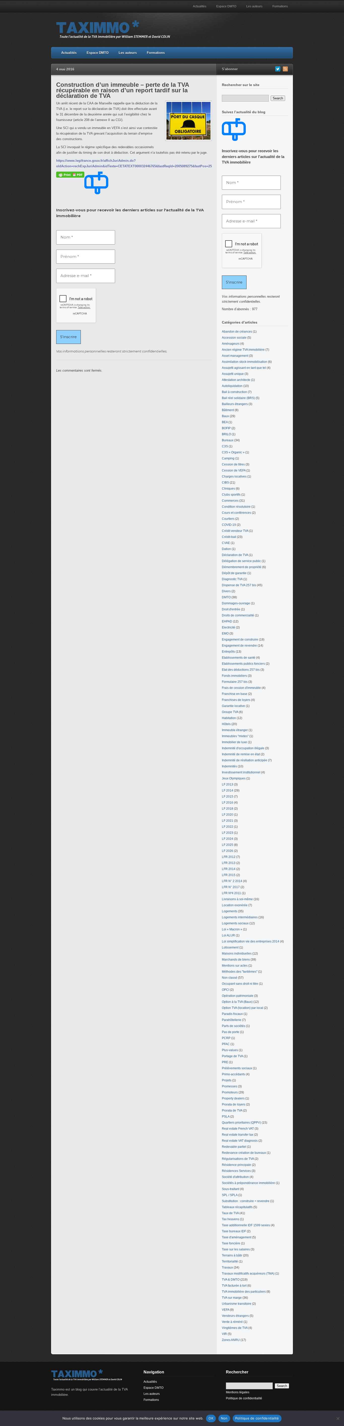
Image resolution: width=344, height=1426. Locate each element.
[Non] (337, 1418)
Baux (225, 416)
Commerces (230, 500)
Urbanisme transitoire (236, 1303)
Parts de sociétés (233, 1026)
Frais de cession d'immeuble (241, 688)
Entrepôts (228, 651)
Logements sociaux (235, 923)
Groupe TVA (230, 712)
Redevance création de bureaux (244, 1153)
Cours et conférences (236, 512)
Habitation (229, 718)
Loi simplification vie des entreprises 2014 (250, 941)
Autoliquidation (232, 386)
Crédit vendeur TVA (235, 531)
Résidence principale (236, 1165)
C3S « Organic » (233, 452)
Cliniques (228, 488)
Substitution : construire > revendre (245, 1201)
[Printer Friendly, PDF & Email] (70, 174)
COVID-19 (229, 525)
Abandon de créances (237, 331)
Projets (226, 1080)
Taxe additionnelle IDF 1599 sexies (246, 1225)
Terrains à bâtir (232, 1255)
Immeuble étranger (235, 730)
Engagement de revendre (239, 645)
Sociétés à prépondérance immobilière (248, 1183)
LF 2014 (227, 790)
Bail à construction (234, 392)
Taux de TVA (230, 1213)
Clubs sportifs (231, 494)
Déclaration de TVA (235, 555)
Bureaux (227, 440)
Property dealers (233, 1098)
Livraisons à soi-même (237, 899)
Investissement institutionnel (241, 772)
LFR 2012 (228, 857)
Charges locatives (234, 476)
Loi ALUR (228, 935)
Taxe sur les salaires (236, 1249)
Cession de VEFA (234, 470)
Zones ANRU (231, 1340)
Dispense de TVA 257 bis (239, 585)
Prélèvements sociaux (237, 1068)
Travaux (227, 1267)
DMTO (226, 597)
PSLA (225, 1116)
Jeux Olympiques (234, 778)
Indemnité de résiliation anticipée (244, 760)
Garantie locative (233, 706)
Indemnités (229, 766)
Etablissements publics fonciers (243, 663)
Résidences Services (236, 1171)
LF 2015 (227, 796)
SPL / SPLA (229, 1195)
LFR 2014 (228, 869)
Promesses (229, 1086)
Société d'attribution (235, 1177)
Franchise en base (234, 694)
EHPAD (227, 621)
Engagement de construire (240, 639)
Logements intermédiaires (240, 917)
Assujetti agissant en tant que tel (244, 368)
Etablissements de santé (238, 657)
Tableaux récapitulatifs (237, 1207)
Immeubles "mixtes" (235, 736)
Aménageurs (230, 343)
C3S (225, 446)
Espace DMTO (226, 6)
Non (224, 1418)
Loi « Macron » (232, 929)
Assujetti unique (233, 374)
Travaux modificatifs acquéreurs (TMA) (248, 1273)
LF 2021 (227, 820)
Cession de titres (233, 464)
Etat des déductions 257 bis (241, 669)
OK (211, 1418)
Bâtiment (228, 410)
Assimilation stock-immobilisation (244, 362)
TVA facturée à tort (234, 1285)
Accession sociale (234, 337)
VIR (224, 1334)
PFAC (226, 1044)
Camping (228, 458)
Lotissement (230, 947)
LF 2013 (227, 784)
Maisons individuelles (237, 953)
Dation (226, 549)
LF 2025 (227, 845)
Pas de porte (230, 1032)
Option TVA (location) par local (242, 1008)
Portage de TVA (232, 1056)
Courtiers (228, 519)
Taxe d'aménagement (236, 1237)
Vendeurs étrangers (235, 1316)
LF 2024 (227, 839)
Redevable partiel (234, 1146)
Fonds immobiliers (234, 676)
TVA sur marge (232, 1297)
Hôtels (226, 724)
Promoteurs (230, 1092)
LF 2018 (227, 808)
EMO (225, 633)
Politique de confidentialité (244, 1398)
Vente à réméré (232, 1322)
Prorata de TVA (232, 1110)
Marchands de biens (236, 959)
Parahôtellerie (231, 1020)
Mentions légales (237, 1392)
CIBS (225, 482)
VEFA (225, 1310)
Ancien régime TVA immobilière (243, 349)
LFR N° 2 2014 (232, 881)
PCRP (226, 1038)
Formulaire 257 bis (235, 682)
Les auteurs (254, 6)
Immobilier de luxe (234, 742)
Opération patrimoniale (237, 996)
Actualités (199, 6)
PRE (225, 1062)
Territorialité (230, 1261)
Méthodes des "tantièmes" (239, 971)
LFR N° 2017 (231, 887)
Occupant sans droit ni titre (240, 983)
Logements (229, 911)
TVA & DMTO (230, 1279)
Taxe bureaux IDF (234, 1231)
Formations (280, 6)
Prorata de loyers (233, 1104)
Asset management (235, 356)
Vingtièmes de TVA (235, 1328)
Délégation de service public (241, 561)
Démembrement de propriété (241, 567)
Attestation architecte (236, 380)
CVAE (226, 543)
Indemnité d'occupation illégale (243, 748)
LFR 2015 (228, 875)
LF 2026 (227, 851)
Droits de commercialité (238, 615)
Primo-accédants (233, 1074)
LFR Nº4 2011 (231, 893)
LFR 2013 (228, 863)
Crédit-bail (229, 537)
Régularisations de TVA (238, 1159)
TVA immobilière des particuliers (244, 1291)
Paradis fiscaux (232, 1014)
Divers (226, 591)
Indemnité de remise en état (241, 754)
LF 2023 (227, 833)
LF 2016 (227, 802)
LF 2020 (227, 814)
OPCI (225, 990)
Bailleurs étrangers (235, 404)
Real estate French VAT (238, 1128)
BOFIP (226, 428)
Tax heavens (230, 1219)
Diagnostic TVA (232, 579)
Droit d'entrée (231, 609)
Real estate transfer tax (237, 1134)
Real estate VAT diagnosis (240, 1140)
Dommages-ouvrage (236, 603)
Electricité (228, 627)
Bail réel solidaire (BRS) (238, 398)
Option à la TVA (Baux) (237, 1002)
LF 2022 (227, 826)
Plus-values (230, 1050)
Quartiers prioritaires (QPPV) (241, 1122)
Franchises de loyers (236, 700)
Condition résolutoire (236, 506)
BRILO (226, 434)
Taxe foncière (231, 1243)
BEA (225, 422)
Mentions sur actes (235, 965)
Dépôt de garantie (234, 573)
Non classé (229, 977)
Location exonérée (235, 905)
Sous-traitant (230, 1189)
